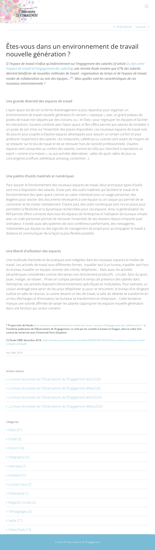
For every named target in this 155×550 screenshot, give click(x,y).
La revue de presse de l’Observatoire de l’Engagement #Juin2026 (54, 379)
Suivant (140, 27)
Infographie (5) (18, 457)
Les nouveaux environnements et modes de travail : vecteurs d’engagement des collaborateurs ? (89, 325)
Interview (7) (17, 466)
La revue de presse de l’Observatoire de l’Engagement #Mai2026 (54, 388)
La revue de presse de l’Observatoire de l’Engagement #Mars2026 (55, 406)
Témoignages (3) (19, 511)
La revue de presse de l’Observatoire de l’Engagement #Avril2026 (55, 397)
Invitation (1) (17, 475)
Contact (59, 542)
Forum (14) (16, 448)
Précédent (124, 27)
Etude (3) (14, 439)
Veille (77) (15, 520)
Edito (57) (15, 430)
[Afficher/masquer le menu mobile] (147, 6)
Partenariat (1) (18, 493)
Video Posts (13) (19, 529)
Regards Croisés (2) (22, 502)
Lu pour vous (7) (19, 484)
